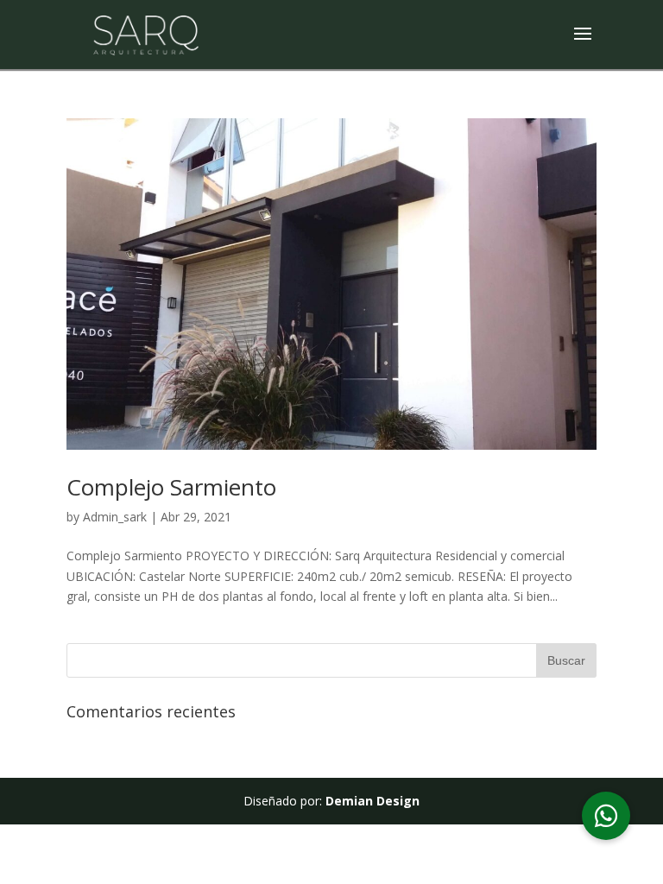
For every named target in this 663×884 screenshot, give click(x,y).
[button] (606, 816)
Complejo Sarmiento (171, 486)
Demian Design (372, 800)
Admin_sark (115, 516)
